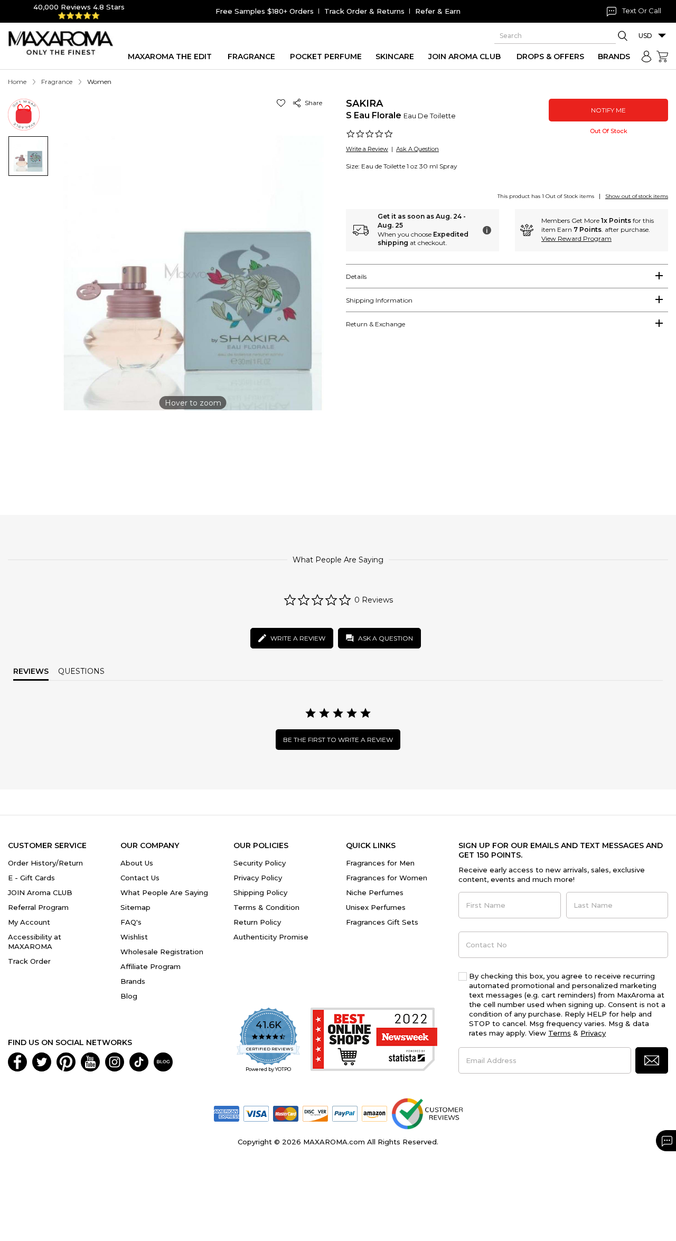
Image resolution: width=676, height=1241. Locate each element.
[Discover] (315, 1112)
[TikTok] (138, 1061)
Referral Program (38, 907)
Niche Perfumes (374, 892)
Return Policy (257, 922)
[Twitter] (41, 1061)
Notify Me (608, 110)
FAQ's (131, 922)
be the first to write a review (338, 740)
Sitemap (135, 907)
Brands (132, 981)
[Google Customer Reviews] (427, 1112)
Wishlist (134, 937)
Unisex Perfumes (376, 907)
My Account (29, 922)
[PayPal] (345, 1112)
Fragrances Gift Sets (382, 922)
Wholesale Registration (161, 951)
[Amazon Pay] (374, 1112)
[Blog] (163, 1061)
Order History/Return (45, 863)
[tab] (507, 276)
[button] (283, 103)
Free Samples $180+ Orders (264, 11)
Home (17, 82)
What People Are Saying (164, 892)
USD (645, 36)
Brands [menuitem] (614, 56)
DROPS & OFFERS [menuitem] (550, 56)
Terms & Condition (266, 907)
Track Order (29, 961)
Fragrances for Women (386, 877)
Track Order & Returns (364, 11)
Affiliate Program (150, 966)
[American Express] (226, 1112)
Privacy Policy (257, 877)
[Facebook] (17, 1061)
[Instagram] (114, 1061)
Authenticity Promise (270, 937)
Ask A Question (417, 149)
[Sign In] (646, 56)
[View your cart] (662, 56)
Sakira (364, 103)
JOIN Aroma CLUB (40, 892)
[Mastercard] (285, 1112)
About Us (136, 863)
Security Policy (259, 863)
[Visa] (256, 1112)
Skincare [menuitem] (394, 56)
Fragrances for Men (380, 863)
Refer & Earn (438, 11)
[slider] (338, 450)
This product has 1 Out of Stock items (545, 196)
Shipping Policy (260, 892)
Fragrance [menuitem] (251, 56)
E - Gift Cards (31, 877)
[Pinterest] (66, 1061)
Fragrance (56, 82)
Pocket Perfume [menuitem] (326, 56)
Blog (128, 996)
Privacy (593, 1033)
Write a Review (367, 149)
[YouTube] (90, 1061)
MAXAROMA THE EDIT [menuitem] (170, 56)
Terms (559, 1033)
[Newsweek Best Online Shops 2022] (374, 1041)
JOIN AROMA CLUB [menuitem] (464, 56)
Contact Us (139, 877)
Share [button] (312, 103)
